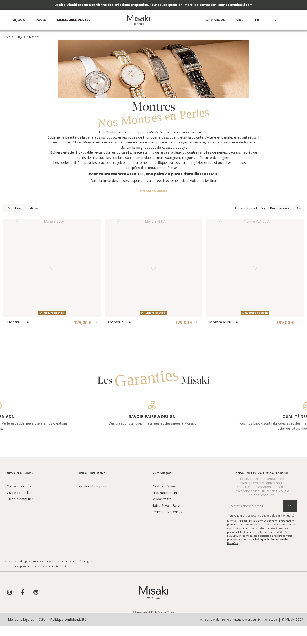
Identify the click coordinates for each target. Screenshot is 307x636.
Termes (170, 612)
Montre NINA (119, 322)
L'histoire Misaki (163, 486)
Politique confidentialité (68, 619)
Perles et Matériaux (166, 511)
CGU (42, 619)
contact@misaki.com (235, 4)
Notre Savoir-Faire (165, 505)
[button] (239, 21)
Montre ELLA (18, 322)
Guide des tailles (19, 492)
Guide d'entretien (20, 499)
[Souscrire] (290, 506)
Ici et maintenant (164, 492)
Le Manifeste (161, 499)
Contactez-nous (19, 486)
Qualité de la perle (93, 486)
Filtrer (17, 208)
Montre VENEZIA (223, 322)
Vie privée (162, 612)
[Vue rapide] (97, 225)
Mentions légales (21, 619)
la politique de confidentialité (275, 516)
